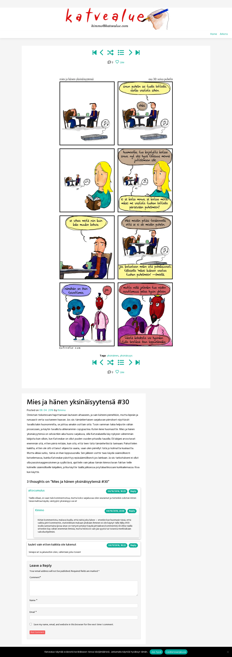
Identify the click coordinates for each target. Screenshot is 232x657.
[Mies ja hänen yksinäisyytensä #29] (102, 53)
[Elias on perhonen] (94, 53)
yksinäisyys (126, 356)
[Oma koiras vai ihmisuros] (137, 53)
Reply (133, 491)
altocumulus (36, 490)
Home (213, 34)
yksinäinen (113, 356)
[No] (227, 652)
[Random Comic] (110, 53)
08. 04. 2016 (46, 410)
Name (32, 600)
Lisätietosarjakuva (176, 652)
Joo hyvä (156, 652)
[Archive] (121, 53)
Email (32, 612)
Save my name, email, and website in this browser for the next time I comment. (73, 624)
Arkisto (224, 34)
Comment (35, 577)
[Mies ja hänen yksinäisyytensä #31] (130, 53)
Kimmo (62, 410)
